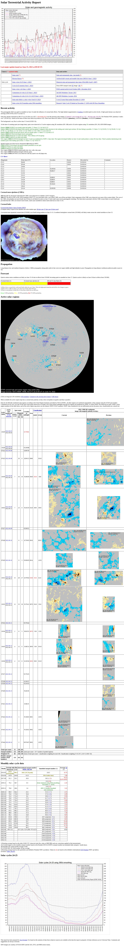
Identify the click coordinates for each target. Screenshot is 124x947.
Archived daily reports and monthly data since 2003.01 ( (72, 78)
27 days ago (47, 209)
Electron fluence (17, 78)
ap (66, 768)
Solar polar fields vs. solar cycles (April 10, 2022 (26, 99)
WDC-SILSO (27, 769)
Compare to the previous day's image (40, 396)
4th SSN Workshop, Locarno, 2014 (66, 96)
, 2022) (94, 78)
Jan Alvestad (23, 940)
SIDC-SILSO (11, 851)
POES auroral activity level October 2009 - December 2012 (73, 89)
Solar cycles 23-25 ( (18, 82)
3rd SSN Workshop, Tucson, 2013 (66, 92)
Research (59, 103)
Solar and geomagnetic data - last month (68, 75)
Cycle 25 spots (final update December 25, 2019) (70, 99)
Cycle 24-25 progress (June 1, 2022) (22, 85)
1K (73, 85)
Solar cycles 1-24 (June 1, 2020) (21, 89)
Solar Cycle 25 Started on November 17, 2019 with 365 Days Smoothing (83, 103)
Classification (37, 410)
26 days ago (54, 209)
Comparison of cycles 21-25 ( (20, 92)
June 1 (90, 78)
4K (79, 85)
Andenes (80, 112)
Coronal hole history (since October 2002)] (13, 207)
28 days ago (40, 209)
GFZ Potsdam (84, 850)
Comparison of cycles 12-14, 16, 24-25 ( (23, 96)
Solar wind (15, 75)
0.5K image (55, 396)
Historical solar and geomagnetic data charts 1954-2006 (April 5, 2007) (76, 82)
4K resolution (25, 396)
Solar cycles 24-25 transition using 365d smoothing (27, 103)
